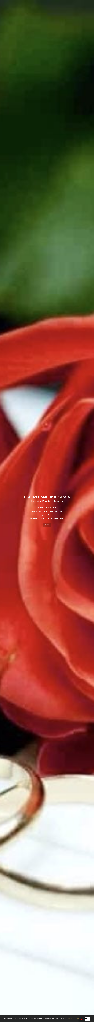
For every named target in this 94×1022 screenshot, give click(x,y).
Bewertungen (59, 518)
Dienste (49, 518)
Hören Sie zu (34, 518)
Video (43, 518)
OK (86, 1018)
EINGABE (47, 524)
